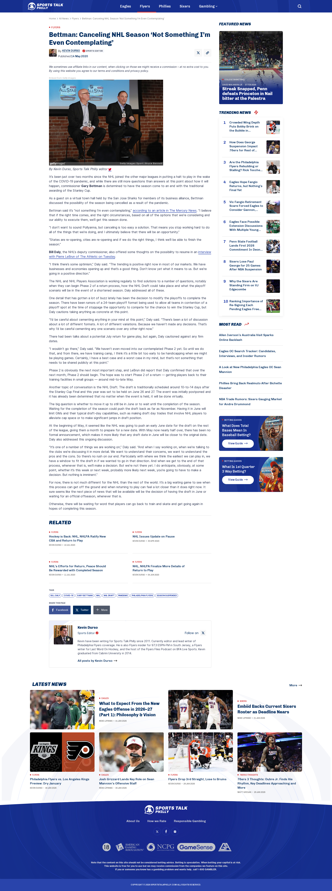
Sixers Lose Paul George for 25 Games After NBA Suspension (245, 265)
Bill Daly (55, 595)
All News (64, 18)
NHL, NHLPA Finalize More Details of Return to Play (159, 568)
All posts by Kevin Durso (95, 660)
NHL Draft (109, 595)
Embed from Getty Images (62, 78)
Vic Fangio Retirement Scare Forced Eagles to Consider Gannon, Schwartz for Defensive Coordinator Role (246, 206)
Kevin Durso (55, 545)
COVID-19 (68, 595)
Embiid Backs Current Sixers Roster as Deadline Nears (266, 709)
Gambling (207, 6)
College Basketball (235, 80)
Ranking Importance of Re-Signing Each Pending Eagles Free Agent (246, 305)
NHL (98, 595)
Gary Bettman (85, 595)
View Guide (235, 443)
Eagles (125, 6)
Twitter (85, 609)
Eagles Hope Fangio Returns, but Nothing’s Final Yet (245, 186)
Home (52, 18)
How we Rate (156, 821)
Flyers (145, 6)
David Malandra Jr (232, 85)
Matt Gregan (244, 792)
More (293, 685)
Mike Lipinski (106, 721)
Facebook (62, 609)
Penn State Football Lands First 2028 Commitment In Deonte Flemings (246, 246)
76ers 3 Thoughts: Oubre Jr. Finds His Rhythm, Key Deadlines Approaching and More (266, 783)
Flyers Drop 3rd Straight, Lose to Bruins (197, 779)
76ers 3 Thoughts (249, 775)
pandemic (123, 595)
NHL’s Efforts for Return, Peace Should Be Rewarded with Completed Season (77, 568)
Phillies (165, 6)
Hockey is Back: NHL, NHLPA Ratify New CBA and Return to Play (77, 538)
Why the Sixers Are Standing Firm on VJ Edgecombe (243, 285)
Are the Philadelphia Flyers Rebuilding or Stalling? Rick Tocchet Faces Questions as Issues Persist (245, 166)
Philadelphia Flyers (142, 595)
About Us (133, 821)
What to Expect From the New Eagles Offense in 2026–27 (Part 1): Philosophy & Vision (129, 709)
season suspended (167, 595)
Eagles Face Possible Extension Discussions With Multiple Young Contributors (246, 226)
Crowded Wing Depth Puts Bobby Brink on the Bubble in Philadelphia (244, 126)
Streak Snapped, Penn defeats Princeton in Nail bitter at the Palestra (247, 93)
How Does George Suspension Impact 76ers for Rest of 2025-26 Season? (243, 146)
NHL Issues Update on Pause (154, 536)
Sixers (185, 6)
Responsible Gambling (190, 821)
